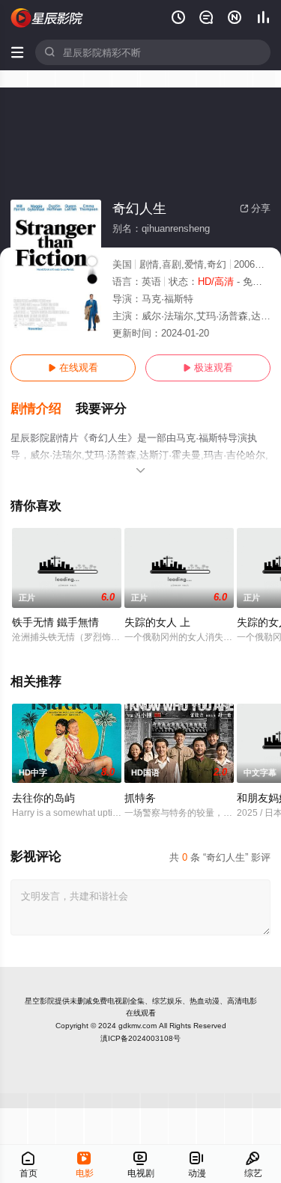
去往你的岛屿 (43, 798)
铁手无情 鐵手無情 (55, 622)
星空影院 (40, 1001)
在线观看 (73, 367)
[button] (43, 409)
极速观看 (208, 367)
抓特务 (140, 798)
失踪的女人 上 (157, 622)
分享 (255, 208)
